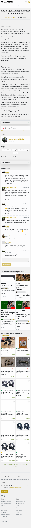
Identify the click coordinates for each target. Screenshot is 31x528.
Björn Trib (7, 172)
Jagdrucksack (4, 510)
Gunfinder (5, 335)
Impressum (19, 510)
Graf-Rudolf (8, 242)
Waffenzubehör (6, 150)
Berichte (15, 6)
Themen (27, 6)
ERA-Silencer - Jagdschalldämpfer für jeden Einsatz (8, 313)
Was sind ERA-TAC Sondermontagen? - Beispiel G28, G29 (23, 314)
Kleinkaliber (4, 512)
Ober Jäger (7, 235)
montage (15, 153)
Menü (4, 6)
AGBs (17, 505)
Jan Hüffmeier (5, 288)
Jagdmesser (3, 519)
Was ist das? (27, 130)
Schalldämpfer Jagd (5, 516)
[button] (29, 2)
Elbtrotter (7, 251)
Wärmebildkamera (5, 514)
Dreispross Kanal (21, 291)
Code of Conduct (20, 503)
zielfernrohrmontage (23, 150)
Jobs (17, 512)
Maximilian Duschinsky (10, 17)
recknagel (14, 150)
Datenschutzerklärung (15, 487)
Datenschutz (19, 507)
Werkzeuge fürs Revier (6, 503)
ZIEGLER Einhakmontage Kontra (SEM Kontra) (22, 286)
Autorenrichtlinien (20, 501)
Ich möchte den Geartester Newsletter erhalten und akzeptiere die (16, 486)
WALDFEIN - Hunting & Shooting (7, 319)
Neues (9, 6)
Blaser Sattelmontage (6, 284)
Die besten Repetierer (6, 501)
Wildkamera (4, 521)
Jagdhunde (3, 507)
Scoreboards (5, 130)
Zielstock (3, 505)
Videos (21, 6)
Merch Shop (19, 514)
